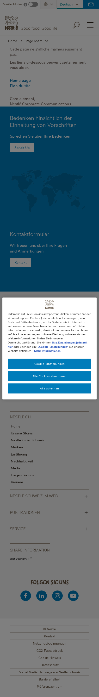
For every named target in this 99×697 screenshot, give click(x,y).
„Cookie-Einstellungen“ (53, 346)
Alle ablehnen (49, 388)
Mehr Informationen (47, 350)
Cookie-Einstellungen (49, 363)
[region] (49, 348)
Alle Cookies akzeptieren (49, 376)
